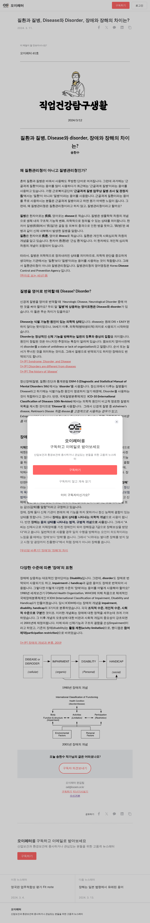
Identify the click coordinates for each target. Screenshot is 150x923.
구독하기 (75, 470)
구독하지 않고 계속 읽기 (75, 481)
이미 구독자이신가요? (75, 495)
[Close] (117, 422)
